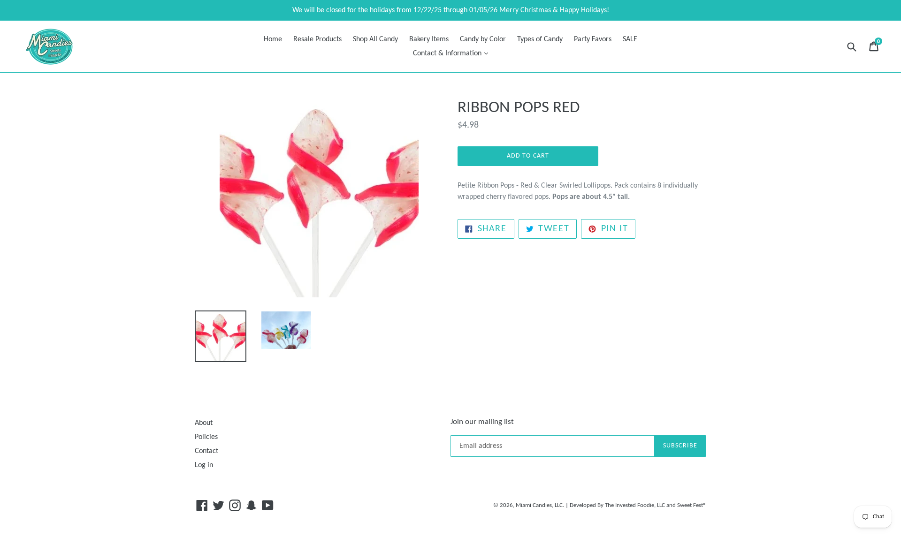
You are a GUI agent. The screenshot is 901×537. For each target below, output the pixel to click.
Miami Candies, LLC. (540, 505)
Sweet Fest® (691, 505)
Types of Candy (540, 39)
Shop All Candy (375, 39)
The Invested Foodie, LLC (635, 505)
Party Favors (592, 39)
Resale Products (317, 39)
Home (273, 39)
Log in (204, 465)
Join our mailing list (482, 422)
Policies (206, 437)
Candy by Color (483, 39)
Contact (206, 451)
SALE (630, 39)
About (204, 423)
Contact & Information (453, 53)
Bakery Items (429, 39)
